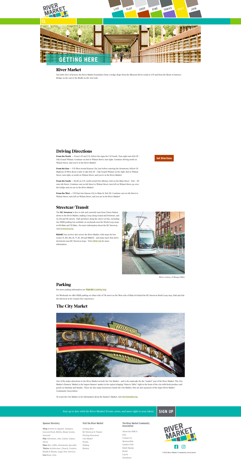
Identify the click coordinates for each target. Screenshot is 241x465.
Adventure (51, 439)
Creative (72, 448)
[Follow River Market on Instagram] (184, 447)
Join (124, 435)
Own (54, 455)
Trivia (45, 442)
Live (45, 455)
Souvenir (46, 435)
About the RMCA (129, 431)
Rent (49, 455)
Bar (49, 445)
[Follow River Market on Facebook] (176, 447)
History (86, 448)
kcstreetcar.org (67, 229)
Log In (125, 454)
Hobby (59, 432)
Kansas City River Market (65, 10)
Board (125, 451)
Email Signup (128, 448)
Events (85, 442)
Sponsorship (127, 441)
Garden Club (128, 444)
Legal (60, 452)
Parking (86, 445)
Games (72, 439)
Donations (126, 458)
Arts (59, 439)
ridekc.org (96, 241)
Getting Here (88, 429)
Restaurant (63, 445)
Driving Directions (91, 435)
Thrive (46, 448)
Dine (45, 445)
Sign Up (166, 411)
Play (45, 439)
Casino (65, 439)
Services (71, 452)
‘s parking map (96, 290)
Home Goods (68, 432)
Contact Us (127, 438)
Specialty (73, 445)
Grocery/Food (49, 432)
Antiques (69, 429)
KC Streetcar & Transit (92, 432)
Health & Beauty (50, 452)
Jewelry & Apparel (56, 429)
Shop (45, 429)
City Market (88, 439)
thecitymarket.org (130, 397)
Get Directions (164, 158)
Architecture (55, 448)
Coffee (54, 445)
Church (65, 448)
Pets (65, 452)
